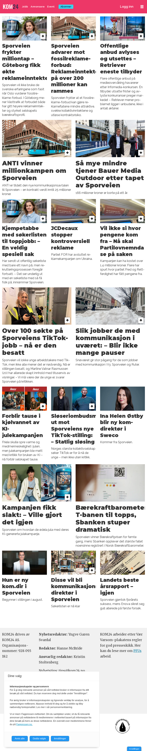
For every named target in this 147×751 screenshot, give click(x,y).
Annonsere (38, 6)
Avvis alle (20, 738)
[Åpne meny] (142, 7)
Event (51, 6)
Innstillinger (134, 749)
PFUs (137, 651)
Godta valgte (39, 738)
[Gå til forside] (11, 6)
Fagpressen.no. (24, 724)
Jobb (25, 6)
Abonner (66, 6)
